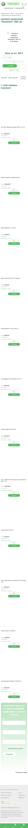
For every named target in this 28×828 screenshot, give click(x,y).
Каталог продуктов (6, 792)
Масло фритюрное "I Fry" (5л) (8, 228)
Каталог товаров (13, 3)
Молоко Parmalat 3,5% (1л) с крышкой (10, 278)
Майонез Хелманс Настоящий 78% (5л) (10, 177)
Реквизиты (22, 795)
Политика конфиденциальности (10, 807)
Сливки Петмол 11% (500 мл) (8, 630)
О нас (20, 792)
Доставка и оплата (6, 795)
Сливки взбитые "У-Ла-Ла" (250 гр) (9, 328)
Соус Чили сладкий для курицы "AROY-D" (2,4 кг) (13, 127)
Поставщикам (5, 797)
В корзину (10, 66)
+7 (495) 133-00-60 (8, 8)
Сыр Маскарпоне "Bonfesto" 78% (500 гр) (11, 681)
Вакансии (21, 797)
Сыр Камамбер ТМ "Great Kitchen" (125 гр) (11, 379)
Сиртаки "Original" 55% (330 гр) (8, 429)
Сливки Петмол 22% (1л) (7, 530)
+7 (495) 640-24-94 (19, 8)
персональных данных (15, 748)
